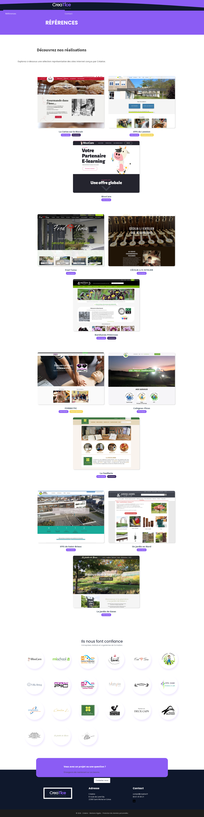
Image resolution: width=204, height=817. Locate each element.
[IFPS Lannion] (88, 684)
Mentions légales (95, 813)
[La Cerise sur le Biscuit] (114, 659)
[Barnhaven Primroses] (141, 684)
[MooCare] (34, 659)
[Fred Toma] (141, 659)
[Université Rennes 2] (114, 684)
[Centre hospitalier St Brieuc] (88, 659)
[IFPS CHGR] (168, 684)
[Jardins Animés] (114, 710)
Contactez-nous (102, 780)
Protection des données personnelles (115, 813)
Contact (68, 13)
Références (10, 13)
